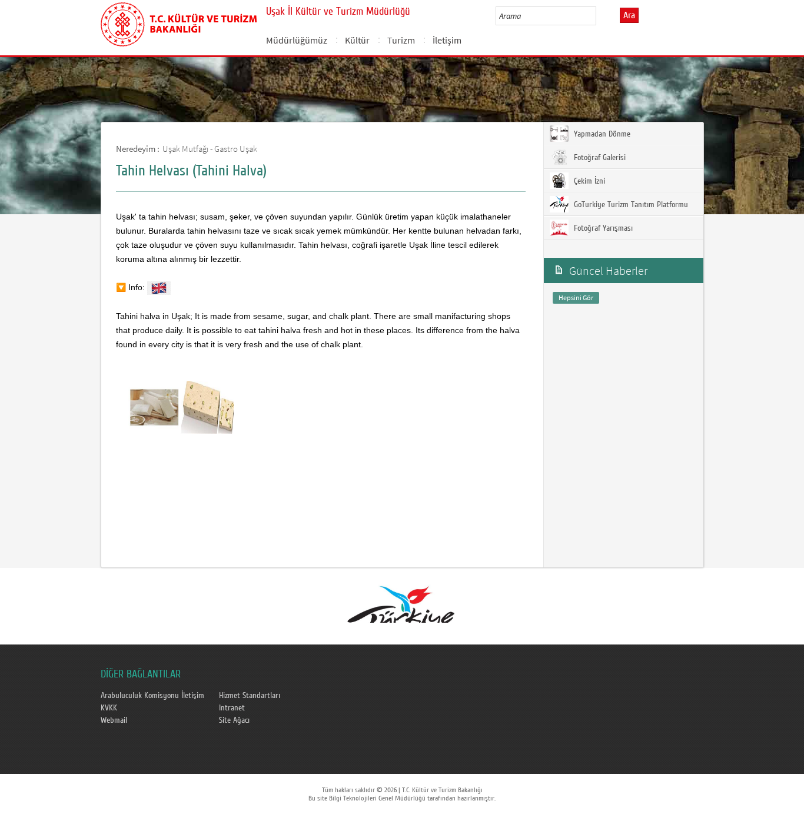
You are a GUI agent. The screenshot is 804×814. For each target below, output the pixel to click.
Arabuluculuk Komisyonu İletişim (152, 695)
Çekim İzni (588, 181)
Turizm (401, 40)
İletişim (447, 40)
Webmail (114, 720)
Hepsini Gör (576, 297)
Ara (629, 15)
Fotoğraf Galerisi (599, 157)
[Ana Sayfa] (179, 22)
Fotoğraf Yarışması (602, 228)
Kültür (357, 40)
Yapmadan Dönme (601, 134)
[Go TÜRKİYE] (401, 602)
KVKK (109, 708)
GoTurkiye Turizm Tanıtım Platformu (630, 205)
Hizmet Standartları (249, 695)
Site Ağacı (234, 720)
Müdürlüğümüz (296, 40)
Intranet (232, 708)
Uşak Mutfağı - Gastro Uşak (209, 148)
